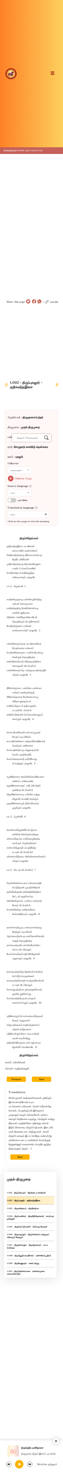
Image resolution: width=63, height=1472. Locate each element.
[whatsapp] (39, 302)
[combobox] (19, 470)
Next (41, 1079)
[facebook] (34, 301)
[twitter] (28, 301)
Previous (16, 1079)
